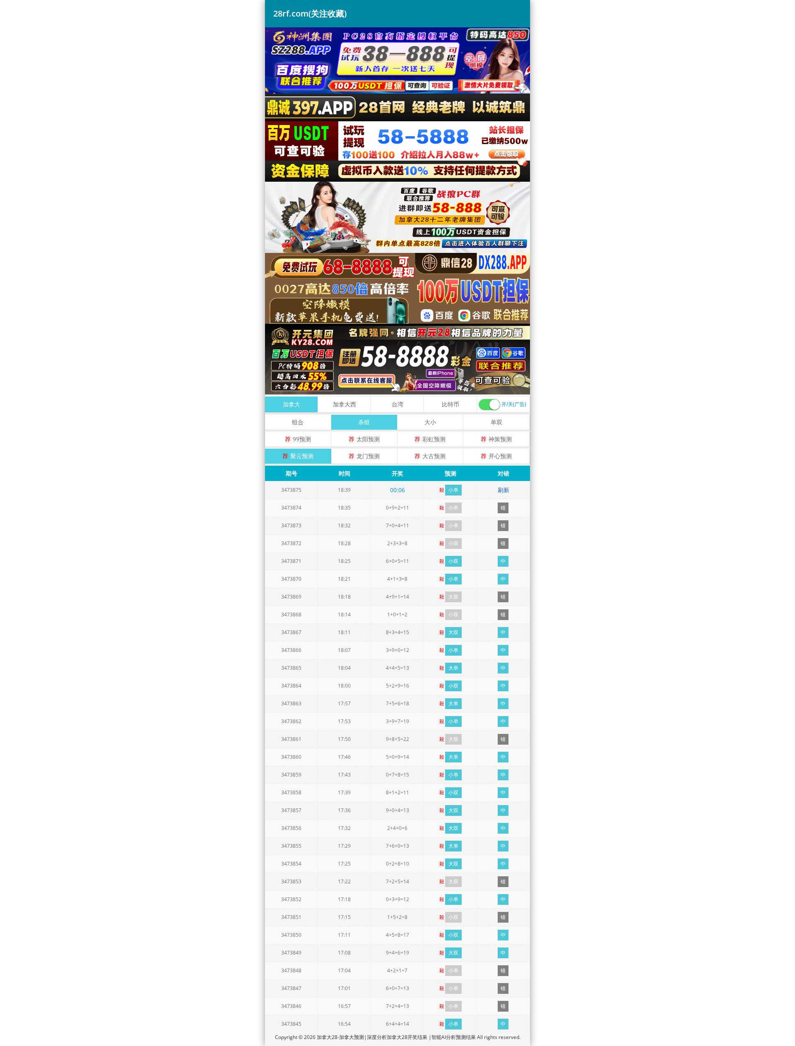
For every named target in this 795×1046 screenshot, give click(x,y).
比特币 (450, 404)
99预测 (302, 439)
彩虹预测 (434, 439)
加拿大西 (344, 404)
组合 (298, 422)
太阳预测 (368, 439)
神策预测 (500, 439)
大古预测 (434, 456)
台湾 (397, 404)
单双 (496, 422)
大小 (430, 422)
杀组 (364, 422)
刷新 (503, 490)
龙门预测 (368, 456)
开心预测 (500, 456)
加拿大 (291, 404)
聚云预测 (301, 456)
